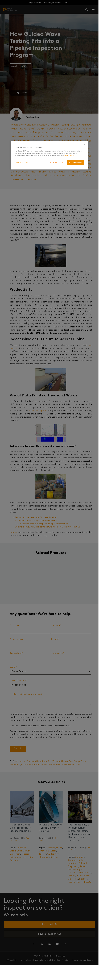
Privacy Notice (69, 155)
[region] (49, 155)
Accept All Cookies (75, 162)
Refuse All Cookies (56, 162)
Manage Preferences (23, 162)
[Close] (84, 144)
